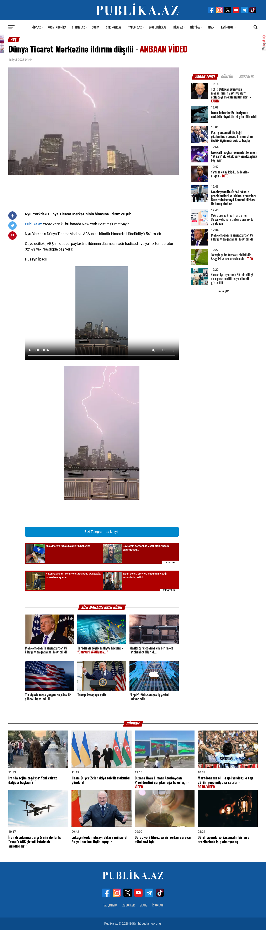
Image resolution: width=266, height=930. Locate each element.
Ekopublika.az (157, 27)
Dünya (95, 27)
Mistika (195, 27)
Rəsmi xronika (57, 27)
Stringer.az (113, 27)
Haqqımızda (110, 905)
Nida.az (36, 27)
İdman (210, 27)
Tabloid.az (135, 27)
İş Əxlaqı (158, 905)
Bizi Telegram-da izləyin (101, 532)
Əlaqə (143, 905)
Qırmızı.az (78, 27)
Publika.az (33, 224)
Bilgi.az (178, 27)
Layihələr (227, 27)
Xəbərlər (128, 905)
